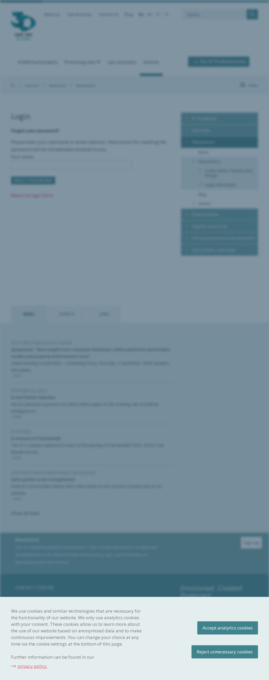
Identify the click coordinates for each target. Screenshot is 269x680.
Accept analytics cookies (228, 628)
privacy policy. (33, 666)
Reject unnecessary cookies (225, 652)
